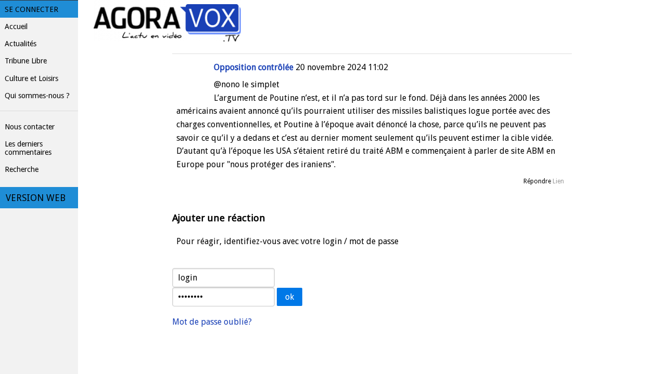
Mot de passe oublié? (212, 322)
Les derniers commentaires (28, 148)
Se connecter (31, 9)
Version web (36, 198)
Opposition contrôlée (253, 67)
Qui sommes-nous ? (37, 95)
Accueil (16, 26)
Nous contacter (30, 127)
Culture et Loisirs (31, 78)
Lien (558, 181)
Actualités (20, 43)
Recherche (22, 169)
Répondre (537, 181)
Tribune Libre (26, 61)
